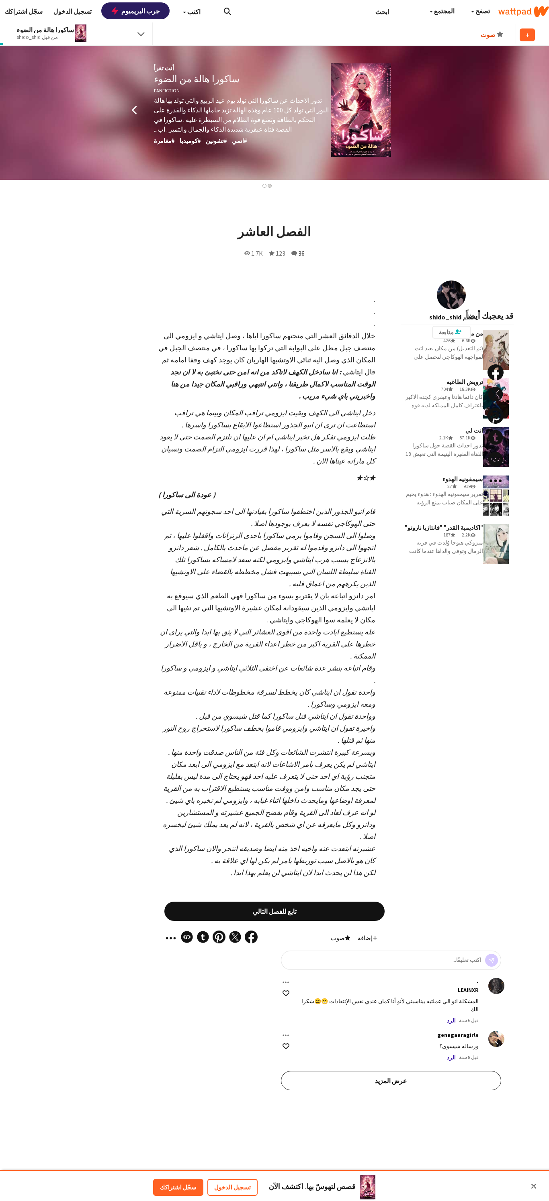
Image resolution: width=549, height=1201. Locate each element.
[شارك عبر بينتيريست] (496, 416)
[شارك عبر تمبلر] (496, 437)
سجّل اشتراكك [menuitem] (24, 11)
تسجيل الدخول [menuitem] (72, 11)
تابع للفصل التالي (275, 911)
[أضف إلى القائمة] (527, 34)
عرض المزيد (391, 1081)
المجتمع (444, 11)
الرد (451, 1020)
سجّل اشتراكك (178, 1187)
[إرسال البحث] (227, 11)
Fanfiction (167, 90)
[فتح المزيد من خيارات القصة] (496, 481)
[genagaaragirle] (496, 1039)
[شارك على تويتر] (496, 394)
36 (301, 253)
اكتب (193, 12)
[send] (491, 960)
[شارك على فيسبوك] (496, 372)
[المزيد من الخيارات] (285, 982)
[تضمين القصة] (496, 459)
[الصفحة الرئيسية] (523, 11)
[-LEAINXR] (496, 986)
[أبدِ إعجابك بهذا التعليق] (286, 993)
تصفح (482, 11)
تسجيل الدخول (232, 1187)
